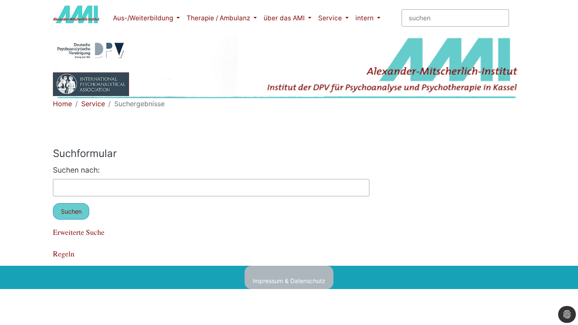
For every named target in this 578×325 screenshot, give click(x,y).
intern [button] (365, 18)
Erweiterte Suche (79, 232)
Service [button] (331, 18)
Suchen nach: (76, 169)
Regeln (63, 253)
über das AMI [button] (285, 18)
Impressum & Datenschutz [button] (289, 280)
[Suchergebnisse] (76, 18)
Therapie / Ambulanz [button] (219, 18)
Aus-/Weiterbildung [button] (144, 18)
